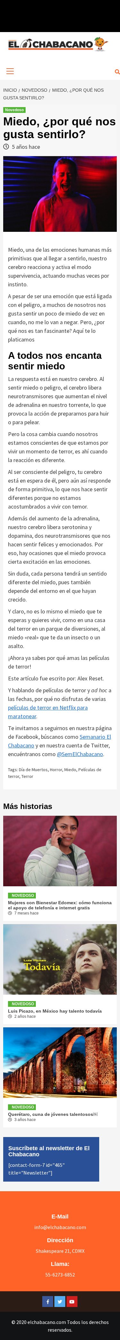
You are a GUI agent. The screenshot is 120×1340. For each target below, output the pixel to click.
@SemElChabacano (80, 754)
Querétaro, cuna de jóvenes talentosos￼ (53, 1114)
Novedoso (14, 110)
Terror (27, 776)
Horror (56, 769)
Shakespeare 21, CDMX (60, 1251)
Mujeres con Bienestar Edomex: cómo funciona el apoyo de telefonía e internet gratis (60, 905)
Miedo (70, 769)
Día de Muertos (33, 769)
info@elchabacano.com (60, 1227)
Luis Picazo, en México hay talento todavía (55, 1011)
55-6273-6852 (60, 1274)
